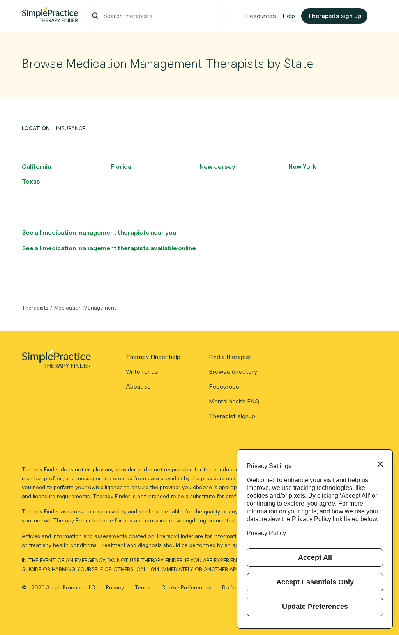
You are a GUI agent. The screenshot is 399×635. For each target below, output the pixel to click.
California (36, 166)
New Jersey (217, 166)
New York (302, 166)
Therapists (35, 307)
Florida (121, 166)
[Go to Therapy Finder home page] (50, 16)
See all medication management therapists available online (109, 248)
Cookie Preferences (186, 587)
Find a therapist (230, 357)
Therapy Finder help (153, 357)
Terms (143, 587)
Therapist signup (232, 416)
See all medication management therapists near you (99, 232)
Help (288, 15)
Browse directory (233, 371)
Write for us (142, 371)
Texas (31, 181)
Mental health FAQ (234, 401)
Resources (261, 15)
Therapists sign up (334, 15)
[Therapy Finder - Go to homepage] (56, 361)
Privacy (115, 587)
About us (138, 386)
